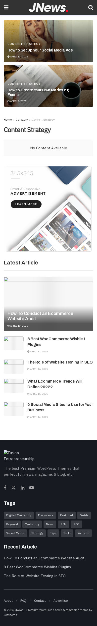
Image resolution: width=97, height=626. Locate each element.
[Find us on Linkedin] (22, 488)
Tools (67, 533)
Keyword (12, 524)
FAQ (23, 601)
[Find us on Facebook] (5, 488)
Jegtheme (10, 615)
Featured (66, 515)
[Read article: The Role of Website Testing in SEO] (14, 367)
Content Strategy (24, 43)
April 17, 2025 (39, 351)
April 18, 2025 (19, 325)
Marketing (32, 524)
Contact (40, 601)
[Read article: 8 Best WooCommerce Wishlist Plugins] (14, 343)
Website (83, 533)
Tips (53, 533)
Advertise (60, 601)
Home (8, 119)
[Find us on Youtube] (31, 488)
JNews (19, 610)
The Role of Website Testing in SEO (60, 362)
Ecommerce (45, 515)
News (50, 524)
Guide (84, 515)
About (8, 601)
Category (22, 119)
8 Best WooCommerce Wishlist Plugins (37, 567)
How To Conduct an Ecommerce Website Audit (44, 558)
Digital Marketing (18, 515)
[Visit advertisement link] (48, 209)
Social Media (15, 533)
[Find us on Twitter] (13, 488)
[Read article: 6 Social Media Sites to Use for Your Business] (14, 409)
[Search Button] (90, 7)
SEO (76, 524)
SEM (63, 524)
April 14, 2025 (39, 417)
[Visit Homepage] (48, 7)
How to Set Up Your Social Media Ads (40, 50)
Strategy (37, 533)
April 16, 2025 (39, 369)
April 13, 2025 (19, 56)
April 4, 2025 (18, 101)
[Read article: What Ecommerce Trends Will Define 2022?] (14, 386)
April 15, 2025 (39, 393)
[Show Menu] (6, 7)
